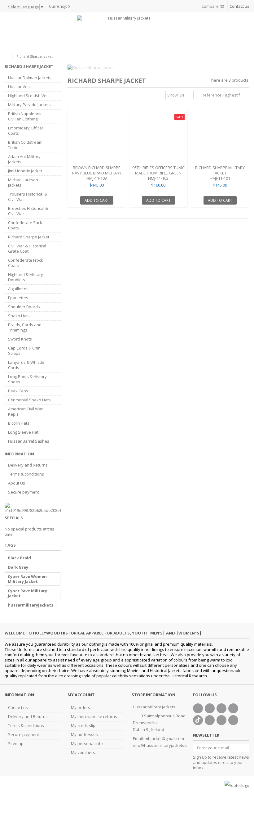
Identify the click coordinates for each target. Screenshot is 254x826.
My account (81, 694)
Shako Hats (19, 315)
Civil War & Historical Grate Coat (27, 248)
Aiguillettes (18, 288)
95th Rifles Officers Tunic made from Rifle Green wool (158, 173)
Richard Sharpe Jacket (28, 237)
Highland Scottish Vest (29, 95)
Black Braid (19, 558)
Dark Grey (18, 567)
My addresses (84, 734)
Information (19, 454)
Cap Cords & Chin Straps (24, 350)
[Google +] (221, 708)
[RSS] (233, 720)
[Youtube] (233, 708)
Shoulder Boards (24, 306)
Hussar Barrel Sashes (28, 441)
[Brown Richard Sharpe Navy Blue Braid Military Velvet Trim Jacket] (97, 137)
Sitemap (16, 743)
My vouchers (83, 752)
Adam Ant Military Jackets (24, 159)
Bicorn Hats (18, 423)
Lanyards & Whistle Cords (26, 365)
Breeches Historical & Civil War (28, 211)
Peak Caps (18, 391)
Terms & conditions (26, 474)
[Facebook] (198, 708)
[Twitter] (210, 708)
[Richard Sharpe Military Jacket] (220, 137)
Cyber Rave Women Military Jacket (27, 579)
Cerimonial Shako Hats (29, 400)
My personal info (87, 743)
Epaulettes (18, 297)
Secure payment (23, 492)
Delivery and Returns (28, 465)
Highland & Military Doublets (25, 277)
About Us (16, 483)
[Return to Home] (6, 57)
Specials (14, 518)
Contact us (239, 6)
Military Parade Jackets (29, 104)
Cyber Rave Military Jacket (27, 593)
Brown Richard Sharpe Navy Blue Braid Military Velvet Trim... (96, 173)
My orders (80, 707)
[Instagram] (221, 720)
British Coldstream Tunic (25, 145)
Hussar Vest (19, 86)
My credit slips (84, 725)
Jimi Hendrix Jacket (25, 171)
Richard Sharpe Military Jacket (220, 170)
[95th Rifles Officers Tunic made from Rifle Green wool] (158, 137)
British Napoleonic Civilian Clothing (25, 116)
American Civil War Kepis (25, 411)
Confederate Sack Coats (25, 225)
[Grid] (71, 96)
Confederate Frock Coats (25, 263)
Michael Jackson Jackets (23, 182)
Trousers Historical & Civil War (27, 197)
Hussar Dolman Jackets (29, 77)
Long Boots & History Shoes (27, 379)
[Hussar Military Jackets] (127, 31)
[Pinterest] (210, 720)
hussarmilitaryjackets (30, 605)
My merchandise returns (94, 716)
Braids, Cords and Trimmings (25, 327)
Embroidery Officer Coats (25, 130)
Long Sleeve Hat (23, 432)
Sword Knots (20, 339)
